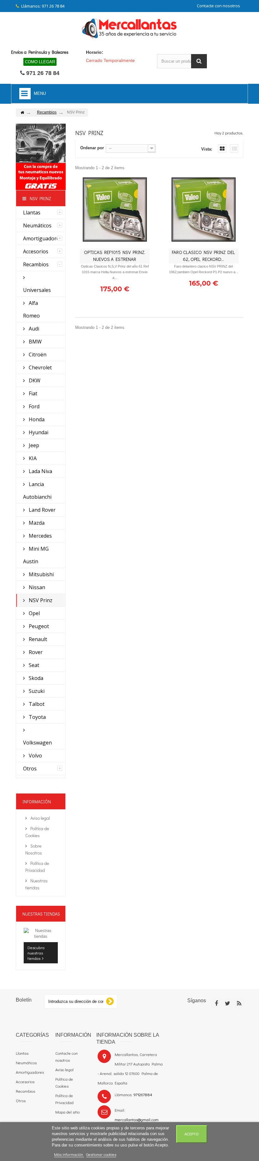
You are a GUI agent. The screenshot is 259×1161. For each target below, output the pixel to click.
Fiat (32, 393)
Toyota (36, 716)
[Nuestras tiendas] (41, 933)
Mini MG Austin (36, 555)
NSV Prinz (39, 600)
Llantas (31, 212)
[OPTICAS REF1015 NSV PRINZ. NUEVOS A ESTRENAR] (115, 209)
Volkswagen (37, 742)
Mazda (36, 522)
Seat (33, 665)
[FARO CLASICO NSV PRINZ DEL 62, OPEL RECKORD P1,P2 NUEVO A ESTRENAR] (204, 209)
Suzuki (36, 691)
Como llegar (40, 61)
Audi (33, 328)
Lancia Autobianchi (37, 490)
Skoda (35, 678)
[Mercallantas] (129, 27)
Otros (30, 768)
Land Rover (41, 509)
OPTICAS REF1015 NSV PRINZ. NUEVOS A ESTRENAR (114, 255)
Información (36, 802)
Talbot (36, 704)
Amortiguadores (42, 238)
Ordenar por (92, 147)
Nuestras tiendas (41, 914)
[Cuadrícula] (222, 148)
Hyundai (37, 432)
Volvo (34, 755)
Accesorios (35, 251)
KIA (32, 458)
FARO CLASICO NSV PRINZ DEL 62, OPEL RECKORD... (203, 255)
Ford (33, 406)
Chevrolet (39, 367)
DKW (33, 380)
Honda (36, 419)
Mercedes (39, 535)
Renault (37, 639)
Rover (35, 652)
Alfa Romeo (31, 309)
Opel (33, 613)
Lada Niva (39, 471)
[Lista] (234, 148)
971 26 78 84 (42, 73)
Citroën (36, 354)
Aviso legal (39, 818)
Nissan (36, 587)
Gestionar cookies (101, 1154)
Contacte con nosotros (218, 6)
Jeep (33, 445)
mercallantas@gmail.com (137, 1119)
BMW (34, 341)
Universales (37, 290)
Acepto (191, 1134)
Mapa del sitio (67, 1112)
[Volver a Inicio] (22, 113)
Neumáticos (37, 225)
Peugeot (38, 626)
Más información (69, 1154)
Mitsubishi (40, 574)
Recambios (36, 264)
